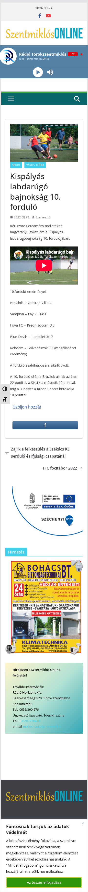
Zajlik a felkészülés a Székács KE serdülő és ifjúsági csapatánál (40, 452)
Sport (16, 165)
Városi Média (35, 165)
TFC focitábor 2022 (59, 468)
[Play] (38, 72)
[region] (44, 855)
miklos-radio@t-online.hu (41, 726)
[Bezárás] (83, 823)
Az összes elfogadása (44, 882)
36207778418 (30, 721)
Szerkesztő (43, 217)
